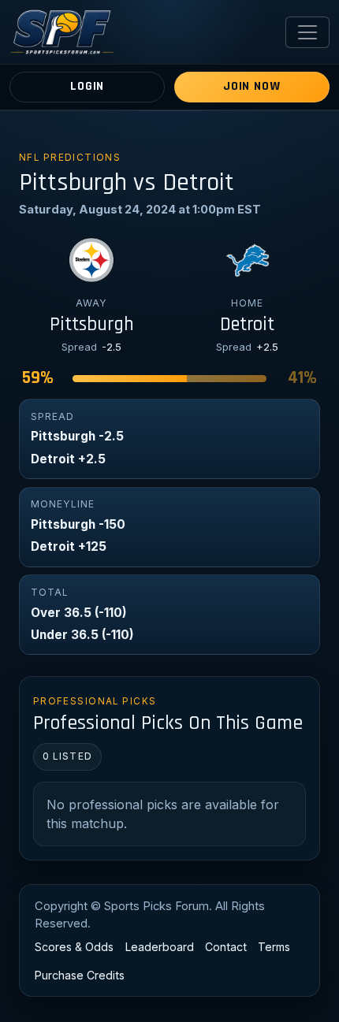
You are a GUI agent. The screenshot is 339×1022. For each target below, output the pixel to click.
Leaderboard (159, 946)
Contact (226, 946)
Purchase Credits (80, 975)
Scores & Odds (74, 946)
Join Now (251, 86)
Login (87, 86)
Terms (274, 946)
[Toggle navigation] (307, 32)
